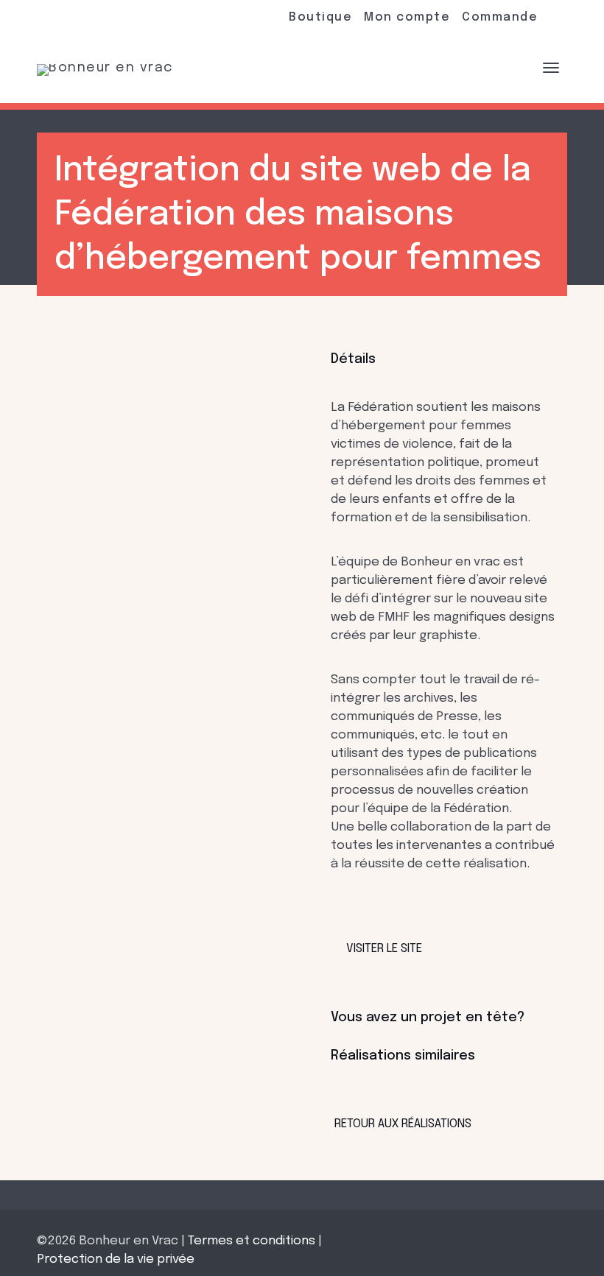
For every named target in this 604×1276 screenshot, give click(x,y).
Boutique (320, 17)
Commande (500, 17)
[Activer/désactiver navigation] (551, 67)
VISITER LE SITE (384, 948)
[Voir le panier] (512, 66)
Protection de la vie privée (115, 1259)
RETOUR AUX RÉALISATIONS (402, 1124)
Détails (353, 359)
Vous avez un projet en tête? (427, 1017)
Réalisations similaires (403, 1055)
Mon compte (407, 17)
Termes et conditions (251, 1241)
